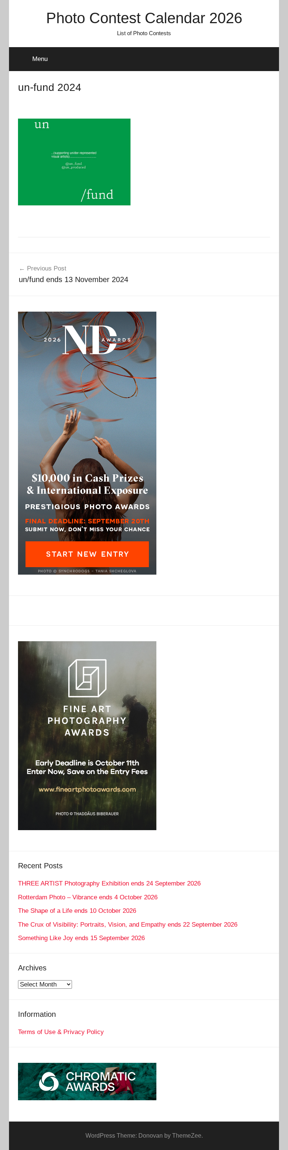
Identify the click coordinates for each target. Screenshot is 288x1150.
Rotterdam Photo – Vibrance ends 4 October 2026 (88, 897)
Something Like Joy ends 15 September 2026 (81, 938)
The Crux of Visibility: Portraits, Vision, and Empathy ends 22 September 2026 (127, 924)
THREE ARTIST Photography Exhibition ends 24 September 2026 (109, 883)
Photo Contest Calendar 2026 (144, 18)
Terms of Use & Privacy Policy (61, 1032)
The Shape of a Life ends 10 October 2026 (77, 910)
